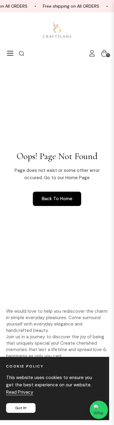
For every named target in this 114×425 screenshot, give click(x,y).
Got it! (20, 408)
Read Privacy (19, 392)
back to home (57, 199)
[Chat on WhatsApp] (99, 410)
